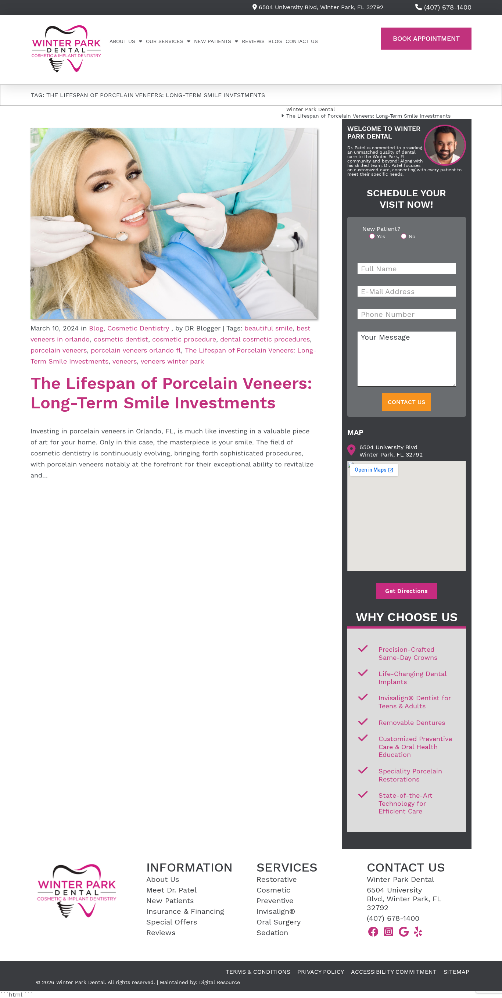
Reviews (253, 41)
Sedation (272, 932)
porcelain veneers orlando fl (136, 350)
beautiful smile (268, 328)
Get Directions (406, 590)
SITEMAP (456, 971)
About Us (122, 41)
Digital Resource (219, 982)
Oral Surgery (279, 921)
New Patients (212, 41)
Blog (275, 41)
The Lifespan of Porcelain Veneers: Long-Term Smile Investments (171, 392)
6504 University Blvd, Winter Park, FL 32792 (320, 7)
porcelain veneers (59, 350)
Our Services (164, 41)
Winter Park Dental (310, 109)
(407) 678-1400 (393, 918)
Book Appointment (426, 38)
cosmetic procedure (184, 339)
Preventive (275, 900)
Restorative (277, 879)
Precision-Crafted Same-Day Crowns (408, 653)
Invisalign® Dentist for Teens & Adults (415, 702)
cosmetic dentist (121, 339)
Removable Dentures (412, 722)
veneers (124, 361)
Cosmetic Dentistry (138, 328)
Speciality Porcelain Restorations (410, 775)
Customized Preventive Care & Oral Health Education (415, 746)
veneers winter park (172, 361)
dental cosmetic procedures (265, 339)
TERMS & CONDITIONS (258, 971)
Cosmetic (273, 890)
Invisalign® (276, 911)
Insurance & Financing (185, 911)
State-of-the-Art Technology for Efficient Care (406, 803)
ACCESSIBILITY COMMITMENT (394, 971)
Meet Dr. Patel (171, 890)
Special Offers (171, 921)
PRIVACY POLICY (320, 971)
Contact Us (302, 41)
